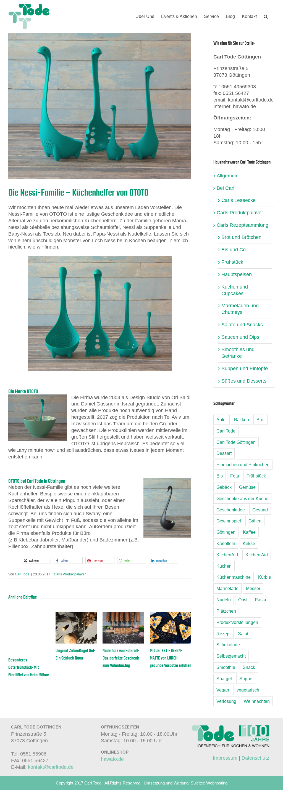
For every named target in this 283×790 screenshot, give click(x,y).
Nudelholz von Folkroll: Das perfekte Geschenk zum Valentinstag (120, 658)
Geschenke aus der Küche (242, 498)
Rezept (223, 633)
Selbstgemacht (231, 655)
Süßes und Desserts (243, 381)
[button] (266, 16)
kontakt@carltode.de (51, 767)
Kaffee (249, 532)
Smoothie (225, 667)
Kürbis (264, 577)
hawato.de (112, 759)
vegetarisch (248, 689)
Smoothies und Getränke (238, 353)
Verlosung (226, 701)
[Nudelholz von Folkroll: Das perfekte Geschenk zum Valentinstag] (123, 614)
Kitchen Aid (256, 554)
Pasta (260, 599)
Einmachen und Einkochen (242, 464)
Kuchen (224, 566)
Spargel (224, 678)
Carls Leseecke (238, 200)
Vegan (222, 689)
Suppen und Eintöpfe (244, 368)
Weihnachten (257, 701)
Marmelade (227, 588)
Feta (234, 475)
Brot (260, 419)
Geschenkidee (230, 509)
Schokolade (228, 644)
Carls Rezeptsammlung (242, 225)
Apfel (221, 419)
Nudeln (223, 599)
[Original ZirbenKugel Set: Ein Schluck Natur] (76, 614)
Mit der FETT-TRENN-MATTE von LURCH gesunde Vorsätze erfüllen (170, 658)
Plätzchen (226, 610)
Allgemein (228, 175)
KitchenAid (227, 554)
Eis (219, 475)
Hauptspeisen (236, 274)
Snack (249, 667)
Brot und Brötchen (241, 237)
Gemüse (247, 487)
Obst (242, 599)
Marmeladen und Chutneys (240, 309)
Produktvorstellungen (237, 622)
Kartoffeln (225, 543)
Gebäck (224, 487)
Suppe (245, 678)
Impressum (225, 758)
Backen (241, 419)
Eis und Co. (234, 249)
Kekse (249, 543)
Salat (243, 633)
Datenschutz (255, 758)
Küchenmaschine (233, 577)
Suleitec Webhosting (209, 783)
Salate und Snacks (242, 324)
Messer (253, 588)
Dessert (224, 453)
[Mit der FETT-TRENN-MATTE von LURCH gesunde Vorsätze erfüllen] (170, 614)
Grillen (254, 520)
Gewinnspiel (228, 520)
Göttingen (225, 532)
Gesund (260, 509)
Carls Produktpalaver (70, 574)
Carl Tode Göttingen (236, 442)
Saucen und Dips (240, 337)
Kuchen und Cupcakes (234, 290)
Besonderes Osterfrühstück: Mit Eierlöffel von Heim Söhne (28, 667)
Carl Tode (22, 574)
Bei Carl (225, 188)
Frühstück (232, 262)
